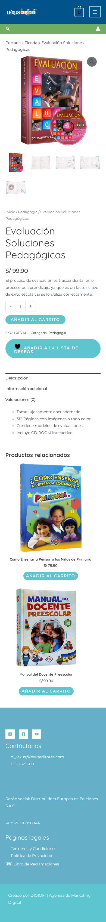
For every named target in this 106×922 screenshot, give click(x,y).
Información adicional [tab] (26, 388)
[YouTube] (36, 734)
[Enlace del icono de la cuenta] (98, 28)
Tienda (31, 43)
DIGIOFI (38, 895)
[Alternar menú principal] (95, 11)
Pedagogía (28, 212)
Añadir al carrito (35, 319)
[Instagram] (10, 734)
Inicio (10, 212)
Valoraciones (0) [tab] (20, 399)
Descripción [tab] (16, 378)
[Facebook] (23, 734)
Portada (13, 43)
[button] (7, 28)
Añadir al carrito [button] (50, 576)
